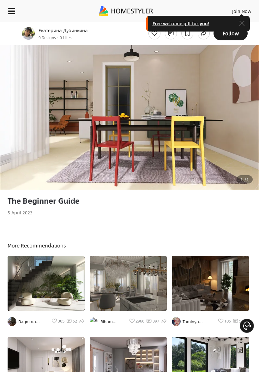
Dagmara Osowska (27, 321)
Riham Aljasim (107, 321)
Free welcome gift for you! (181, 23)
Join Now (241, 11)
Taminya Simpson (191, 321)
